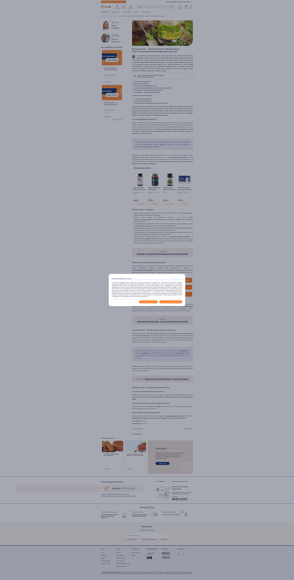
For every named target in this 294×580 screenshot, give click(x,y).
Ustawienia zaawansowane (148, 302)
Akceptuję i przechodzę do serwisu (171, 302)
